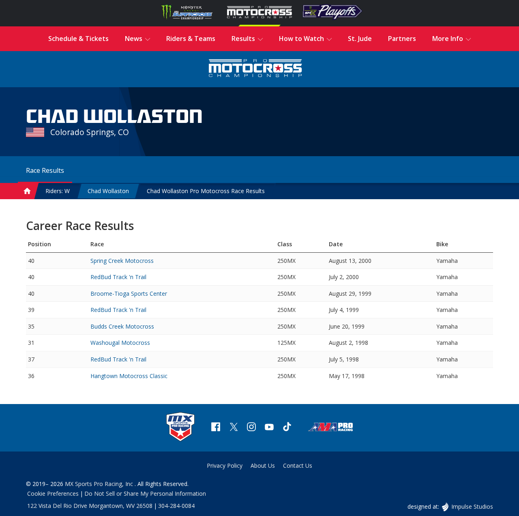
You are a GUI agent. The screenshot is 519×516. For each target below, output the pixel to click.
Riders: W (57, 191)
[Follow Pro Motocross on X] (233, 428)
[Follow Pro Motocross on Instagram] (251, 428)
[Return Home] (255, 69)
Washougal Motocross (120, 342)
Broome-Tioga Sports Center (128, 293)
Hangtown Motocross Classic (128, 376)
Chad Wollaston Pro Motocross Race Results (206, 191)
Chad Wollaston (108, 191)
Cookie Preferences (53, 493)
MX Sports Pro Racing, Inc (100, 484)
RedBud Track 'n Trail (118, 277)
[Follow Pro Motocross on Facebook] (216, 428)
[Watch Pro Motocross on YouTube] (269, 428)
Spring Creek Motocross (122, 260)
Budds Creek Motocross (122, 326)
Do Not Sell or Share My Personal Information (145, 493)
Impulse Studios (472, 506)
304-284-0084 (176, 506)
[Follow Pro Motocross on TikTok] (287, 428)
